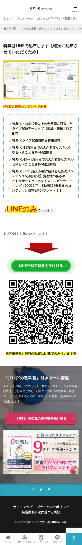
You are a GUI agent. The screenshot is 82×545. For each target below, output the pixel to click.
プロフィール (24, 18)
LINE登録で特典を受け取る (41, 265)
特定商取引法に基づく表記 (41, 512)
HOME (11, 28)
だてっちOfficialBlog (53, 522)
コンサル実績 (24, 542)
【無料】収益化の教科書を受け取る (41, 418)
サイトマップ (22, 507)
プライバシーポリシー (53, 507)
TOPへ (73, 542)
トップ (7, 18)
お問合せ (57, 542)
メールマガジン (41, 542)
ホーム (8, 542)
